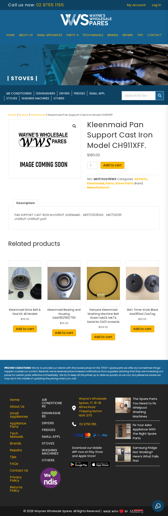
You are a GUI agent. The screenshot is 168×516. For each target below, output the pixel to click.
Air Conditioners (19, 93)
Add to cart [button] (25, 329)
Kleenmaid (38, 115)
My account (136, 5)
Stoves (11, 98)
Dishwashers (45, 93)
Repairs (128, 35)
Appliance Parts (18, 425)
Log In (156, 5)
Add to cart (112, 165)
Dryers (64, 93)
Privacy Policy (16, 479)
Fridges (79, 93)
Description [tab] (25, 203)
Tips (140, 35)
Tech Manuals (92, 35)
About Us (26, 35)
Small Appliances (49, 35)
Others (58, 98)
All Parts (140, 179)
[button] (77, 35)
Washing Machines (35, 98)
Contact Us (19, 470)
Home (10, 35)
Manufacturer (98, 187)
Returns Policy (16, 489)
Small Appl (97, 93)
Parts (71, 35)
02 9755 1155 (50, 5)
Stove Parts (124, 183)
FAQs (14, 463)
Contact (154, 35)
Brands (113, 35)
